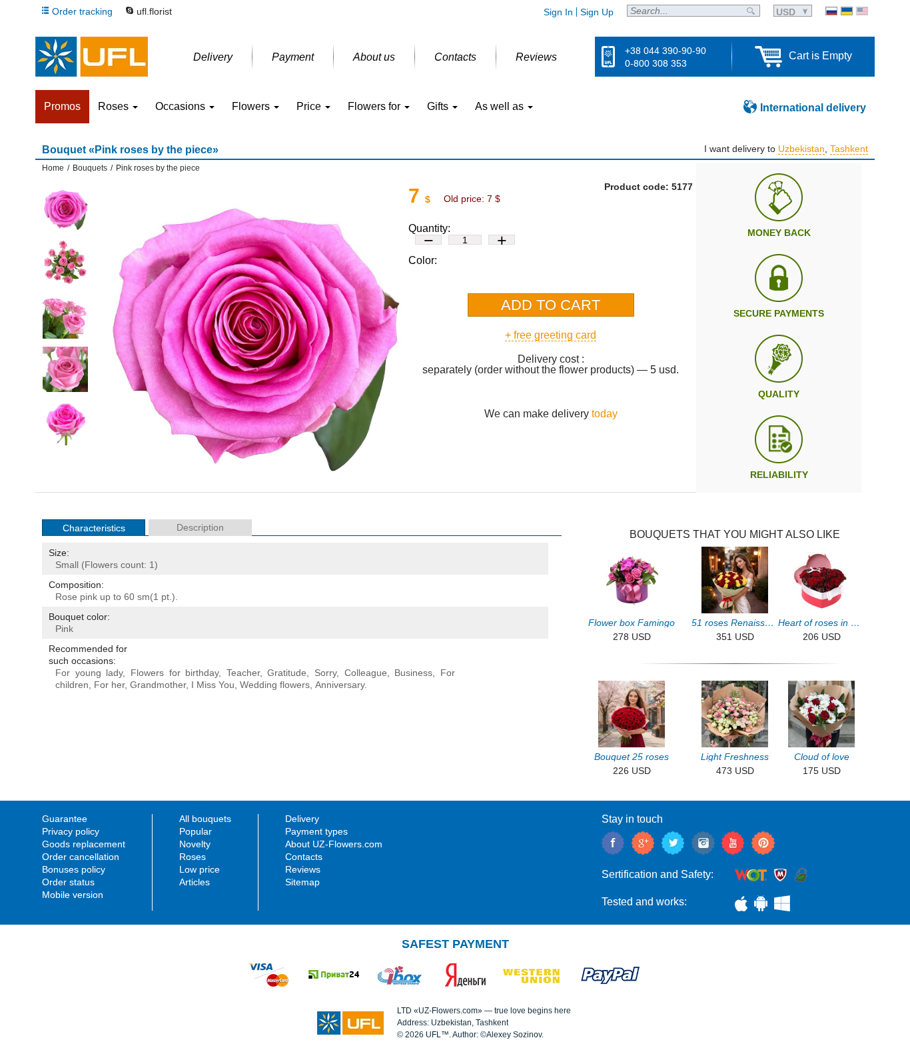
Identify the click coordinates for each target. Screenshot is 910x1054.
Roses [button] (114, 106)
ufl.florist (154, 11)
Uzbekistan (801, 148)
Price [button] (310, 106)
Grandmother (158, 684)
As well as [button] (500, 106)
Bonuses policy (73, 869)
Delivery (302, 818)
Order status (68, 882)
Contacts (303, 856)
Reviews (302, 869)
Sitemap (302, 882)
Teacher (243, 672)
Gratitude (286, 672)
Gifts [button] (439, 106)
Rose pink (76, 596)
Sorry (325, 672)
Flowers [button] (252, 106)
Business (413, 672)
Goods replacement (83, 844)
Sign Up (597, 12)
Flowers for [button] (375, 106)
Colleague (365, 672)
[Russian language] (831, 11)
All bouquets (205, 818)
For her (109, 684)
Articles (194, 882)
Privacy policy (70, 831)
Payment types (316, 831)
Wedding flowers (275, 684)
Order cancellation (80, 856)
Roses (192, 856)
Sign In (558, 12)
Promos (62, 106)
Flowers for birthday (175, 672)
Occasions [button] (181, 106)
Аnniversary (339, 684)
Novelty (195, 844)
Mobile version (72, 894)
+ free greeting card (550, 335)
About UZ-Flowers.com (333, 844)
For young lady (89, 672)
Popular (195, 831)
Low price (199, 869)
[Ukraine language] (847, 11)
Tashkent (849, 148)
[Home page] (91, 57)
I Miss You (212, 684)
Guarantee (64, 818)
